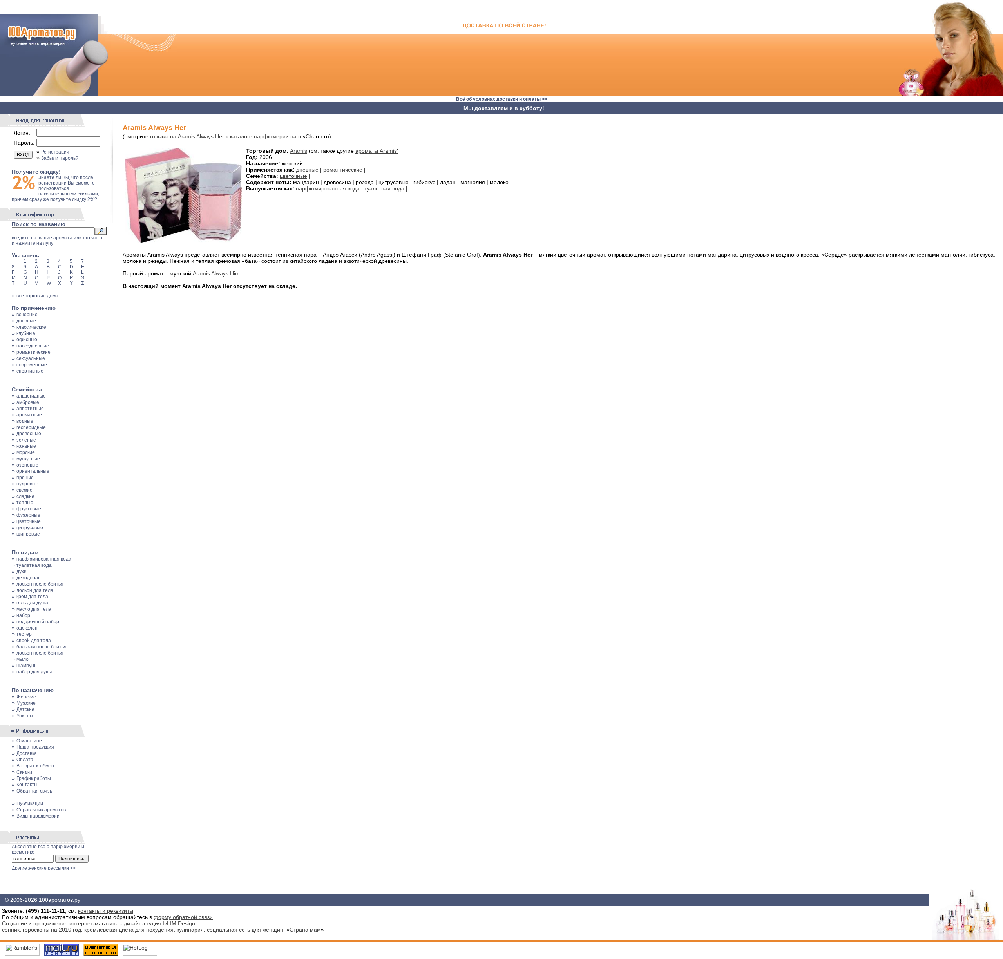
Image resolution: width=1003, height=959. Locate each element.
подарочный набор (37, 621)
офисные (26, 339)
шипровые (28, 534)
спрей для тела (33, 640)
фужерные (28, 515)
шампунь (26, 665)
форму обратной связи (183, 917)
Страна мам (305, 929)
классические (31, 327)
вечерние (27, 314)
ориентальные (32, 471)
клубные (25, 333)
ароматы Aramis (376, 151)
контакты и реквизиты (105, 911)
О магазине (29, 741)
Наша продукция (35, 747)
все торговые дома (37, 296)
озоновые (27, 465)
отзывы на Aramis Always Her (187, 136)
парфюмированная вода (43, 559)
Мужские (26, 703)
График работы (33, 778)
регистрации (52, 183)
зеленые (26, 440)
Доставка (26, 753)
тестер (24, 634)
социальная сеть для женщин (245, 929)
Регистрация (55, 152)
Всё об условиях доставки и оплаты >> (501, 99)
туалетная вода (34, 565)
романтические (33, 352)
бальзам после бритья (41, 647)
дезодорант (29, 578)
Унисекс (25, 715)
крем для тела (32, 596)
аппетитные (30, 408)
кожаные (26, 446)
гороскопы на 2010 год (52, 929)
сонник (11, 929)
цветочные (28, 521)
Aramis (298, 151)
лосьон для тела (34, 590)
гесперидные (31, 427)
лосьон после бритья (39, 584)
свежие (24, 490)
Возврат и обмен (35, 766)
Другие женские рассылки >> (44, 868)
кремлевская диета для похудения (129, 929)
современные (31, 364)
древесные (28, 433)
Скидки (24, 772)
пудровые (27, 484)
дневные (26, 321)
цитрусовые (29, 527)
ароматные (29, 415)
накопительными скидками (68, 194)
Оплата (24, 759)
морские (25, 452)
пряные (25, 477)
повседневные (32, 346)
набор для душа (34, 672)
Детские (25, 709)
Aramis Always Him (216, 273)
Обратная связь (34, 791)
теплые (24, 502)
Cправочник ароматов (41, 809)
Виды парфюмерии (38, 816)
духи (21, 571)
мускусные (28, 458)
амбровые (27, 402)
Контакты (27, 784)
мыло (22, 659)
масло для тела (33, 609)
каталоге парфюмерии (259, 136)
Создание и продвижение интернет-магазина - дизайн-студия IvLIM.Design (98, 923)
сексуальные (30, 358)
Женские (26, 697)
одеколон (27, 628)
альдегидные (31, 396)
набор (23, 615)
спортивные (29, 371)
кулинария (190, 929)
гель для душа (32, 603)
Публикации (29, 803)
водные (24, 421)
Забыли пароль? (59, 158)
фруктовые (28, 509)
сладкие (25, 496)
